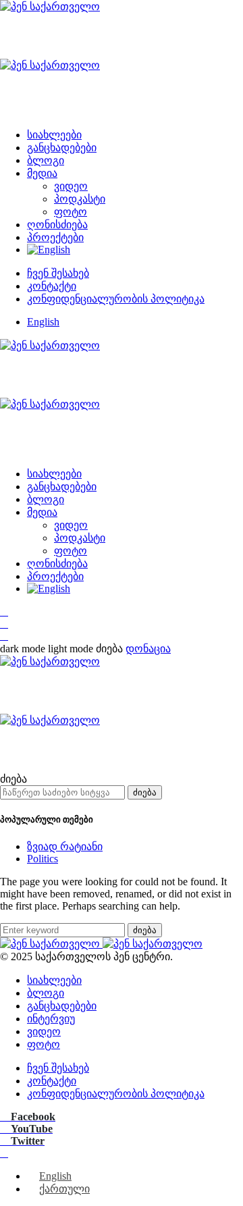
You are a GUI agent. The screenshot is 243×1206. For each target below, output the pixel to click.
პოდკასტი (79, 199)
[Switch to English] (48, 249)
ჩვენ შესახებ (58, 273)
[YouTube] (4, 623)
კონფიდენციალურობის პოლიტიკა (116, 299)
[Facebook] (4, 611)
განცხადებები (62, 147)
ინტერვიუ (51, 1018)
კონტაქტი (51, 286)
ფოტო (70, 211)
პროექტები (55, 237)
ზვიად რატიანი (65, 846)
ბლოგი (45, 160)
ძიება (145, 792)
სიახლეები (54, 134)
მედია (42, 173)
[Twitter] (4, 635)
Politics (42, 858)
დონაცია (148, 648)
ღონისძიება (57, 224)
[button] (48, 648)
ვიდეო (71, 186)
